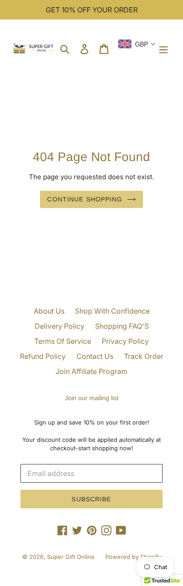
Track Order (143, 356)
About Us (49, 311)
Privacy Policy (125, 341)
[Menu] (163, 49)
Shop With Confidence (112, 311)
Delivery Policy (59, 326)
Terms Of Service (62, 341)
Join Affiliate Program (91, 371)
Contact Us (94, 356)
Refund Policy (43, 356)
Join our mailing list (92, 397)
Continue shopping (84, 199)
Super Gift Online (71, 556)
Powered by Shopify (133, 556)
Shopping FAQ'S (122, 326)
